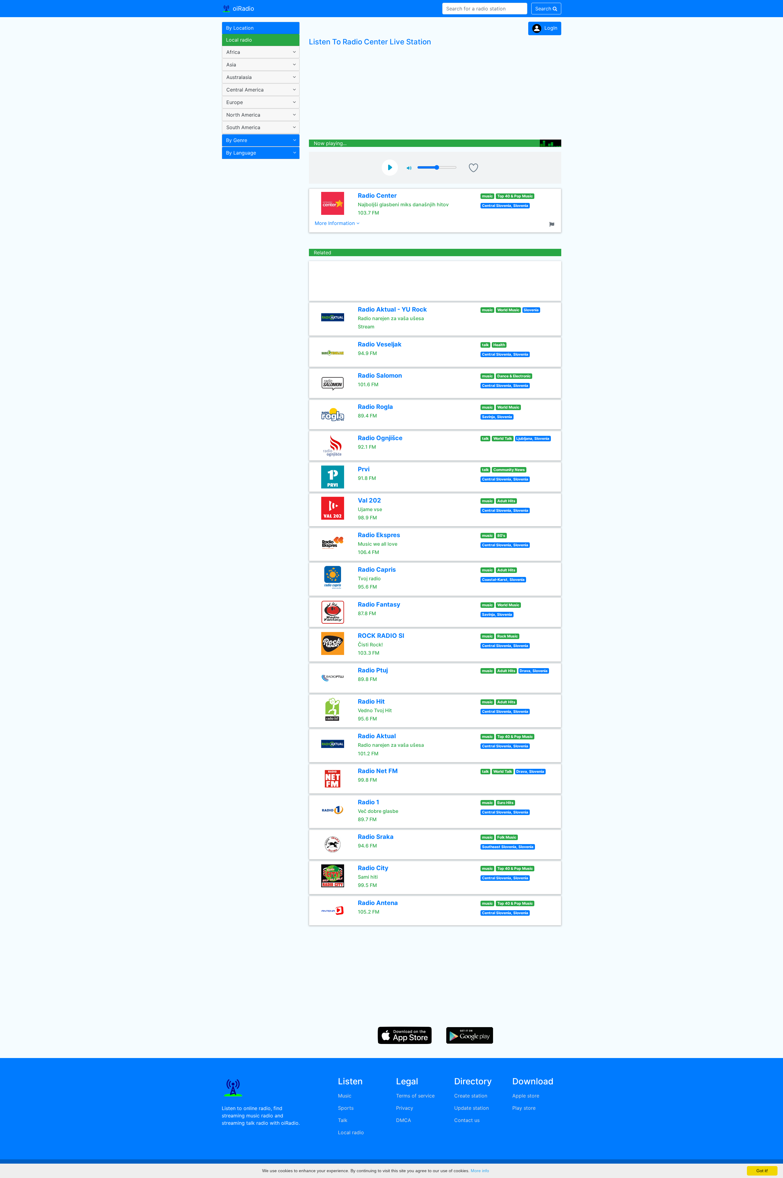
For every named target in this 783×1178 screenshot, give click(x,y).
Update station (471, 1108)
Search (544, 9)
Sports (346, 1108)
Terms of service (415, 1096)
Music (344, 1096)
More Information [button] (335, 223)
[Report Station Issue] (553, 223)
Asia (231, 65)
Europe (234, 102)
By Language (241, 153)
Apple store (525, 1096)
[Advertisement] (258, 258)
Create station (470, 1096)
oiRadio (242, 8)
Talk (342, 1120)
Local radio (239, 40)
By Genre (236, 140)
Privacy (404, 1108)
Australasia (239, 77)
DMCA (403, 1120)
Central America (245, 90)
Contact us (467, 1120)
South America (243, 127)
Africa (233, 52)
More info (480, 1170)
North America (243, 115)
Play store (524, 1108)
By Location (240, 28)
